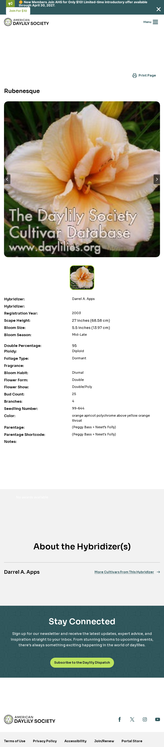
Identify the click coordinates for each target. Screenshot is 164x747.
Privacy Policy (45, 741)
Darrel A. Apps (22, 572)
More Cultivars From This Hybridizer (124, 572)
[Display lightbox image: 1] (82, 179)
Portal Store (132, 742)
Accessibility (75, 741)
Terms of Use (14, 741)
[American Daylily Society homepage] (29, 719)
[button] (144, 76)
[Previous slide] (7, 179)
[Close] (158, 9)
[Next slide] (157, 179)
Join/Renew (104, 741)
